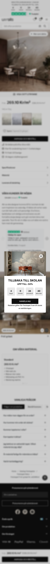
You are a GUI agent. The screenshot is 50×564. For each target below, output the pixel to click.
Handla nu (25, 301)
